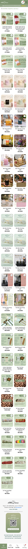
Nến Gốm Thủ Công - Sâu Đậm (7, 268)
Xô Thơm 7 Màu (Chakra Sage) (20, 450)
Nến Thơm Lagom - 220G (7, 169)
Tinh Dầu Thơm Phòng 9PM (20, 288)
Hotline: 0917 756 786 (13, 509)
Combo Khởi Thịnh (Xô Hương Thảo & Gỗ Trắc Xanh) (7, 28)
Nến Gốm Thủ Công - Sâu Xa (7, 248)
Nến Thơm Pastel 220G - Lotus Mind (20, 89)
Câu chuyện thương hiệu (8, 535)
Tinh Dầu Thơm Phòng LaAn (20, 308)
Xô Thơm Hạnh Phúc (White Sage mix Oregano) (7, 429)
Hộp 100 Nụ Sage (7, 408)
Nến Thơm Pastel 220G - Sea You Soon (20, 109)
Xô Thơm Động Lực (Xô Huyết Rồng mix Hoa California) (20, 429)
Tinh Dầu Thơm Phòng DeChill (7, 308)
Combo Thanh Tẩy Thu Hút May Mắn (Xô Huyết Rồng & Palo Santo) (20, 28)
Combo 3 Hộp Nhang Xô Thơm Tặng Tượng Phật (20, 328)
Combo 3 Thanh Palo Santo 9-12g (20, 70)
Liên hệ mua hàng (17, 538)
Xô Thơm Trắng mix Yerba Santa (20, 409)
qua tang (16, 8)
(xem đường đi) (18, 507)
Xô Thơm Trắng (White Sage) (20, 471)
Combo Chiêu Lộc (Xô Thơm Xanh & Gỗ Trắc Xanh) (7, 49)
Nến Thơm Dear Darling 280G (20, 209)
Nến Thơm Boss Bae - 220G (7, 189)
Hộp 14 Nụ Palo (20, 367)
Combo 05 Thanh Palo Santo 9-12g (7, 70)
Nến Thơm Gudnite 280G (7, 209)
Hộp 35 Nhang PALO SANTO (7, 348)
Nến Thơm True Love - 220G (20, 169)
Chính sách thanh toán (9, 538)
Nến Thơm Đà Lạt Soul (20, 128)
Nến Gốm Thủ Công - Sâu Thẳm (20, 248)
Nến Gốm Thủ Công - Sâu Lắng (20, 229)
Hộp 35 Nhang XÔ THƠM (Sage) (20, 348)
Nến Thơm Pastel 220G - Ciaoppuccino (7, 109)
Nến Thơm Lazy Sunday (7, 148)
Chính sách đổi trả (8, 536)
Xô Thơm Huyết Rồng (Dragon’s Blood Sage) (7, 471)
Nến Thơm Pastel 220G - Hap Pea (7, 89)
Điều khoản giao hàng (17, 536)
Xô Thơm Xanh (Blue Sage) (7, 491)
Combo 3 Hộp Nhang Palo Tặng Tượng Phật (7, 328)
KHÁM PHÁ (23, 5)
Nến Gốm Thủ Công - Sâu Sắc (7, 229)
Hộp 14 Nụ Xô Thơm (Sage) (7, 389)
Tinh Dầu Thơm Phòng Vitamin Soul (20, 268)
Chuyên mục (10, 8)
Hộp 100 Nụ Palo (20, 388)
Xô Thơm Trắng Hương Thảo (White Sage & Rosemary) (7, 451)
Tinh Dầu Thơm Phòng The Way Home (7, 288)
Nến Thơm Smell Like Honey (7, 129)
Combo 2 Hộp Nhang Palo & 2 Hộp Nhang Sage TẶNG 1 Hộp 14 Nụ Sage (7, 369)
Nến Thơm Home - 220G (20, 188)
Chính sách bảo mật (18, 535)
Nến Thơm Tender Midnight (20, 149)
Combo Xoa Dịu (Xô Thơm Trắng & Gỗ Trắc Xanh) (20, 49)
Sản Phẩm (5, 8)
